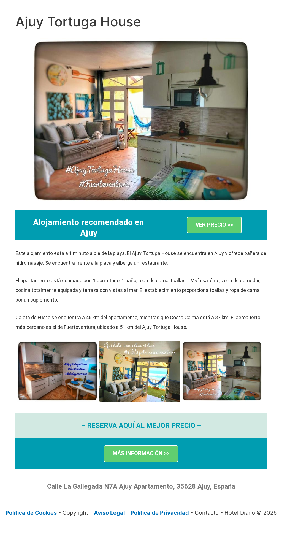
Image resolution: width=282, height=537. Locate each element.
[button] (214, 225)
